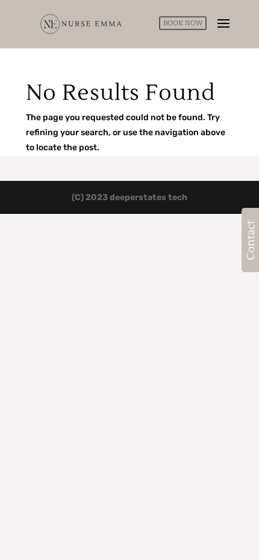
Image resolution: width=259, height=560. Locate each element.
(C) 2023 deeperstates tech (129, 197)
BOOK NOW (182, 23)
